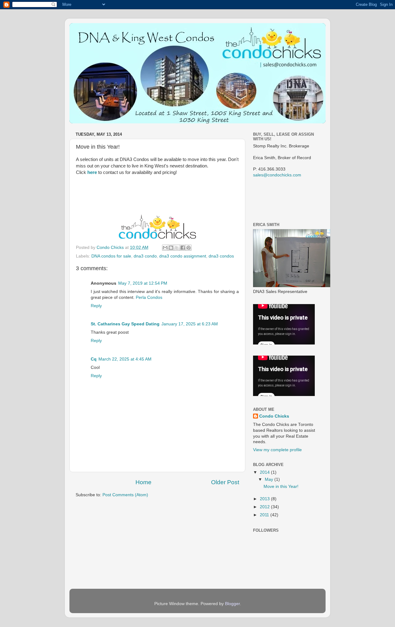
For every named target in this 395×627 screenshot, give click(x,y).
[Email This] (165, 248)
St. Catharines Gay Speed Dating (125, 324)
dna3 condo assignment (182, 256)
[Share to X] (177, 248)
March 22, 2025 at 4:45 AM (125, 359)
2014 (265, 472)
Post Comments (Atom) (125, 495)
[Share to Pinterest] (188, 248)
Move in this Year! (281, 486)
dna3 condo (145, 256)
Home (143, 482)
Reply (96, 305)
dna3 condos (221, 256)
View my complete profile (277, 450)
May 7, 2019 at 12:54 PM (142, 283)
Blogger (232, 603)
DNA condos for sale (111, 256)
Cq (94, 359)
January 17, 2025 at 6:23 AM (189, 324)
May (269, 479)
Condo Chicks (111, 247)
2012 (265, 507)
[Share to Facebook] (183, 248)
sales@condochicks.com (277, 175)
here (92, 172)
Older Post (225, 482)
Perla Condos (149, 297)
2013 (265, 499)
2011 (265, 515)
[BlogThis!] (171, 248)
